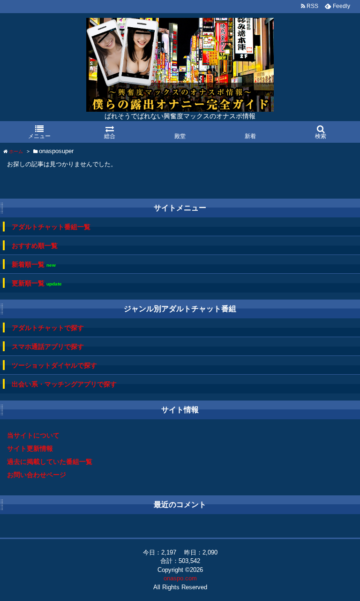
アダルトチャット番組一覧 (51, 226)
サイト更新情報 (30, 448)
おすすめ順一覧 (35, 245)
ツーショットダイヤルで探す (54, 365)
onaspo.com (180, 578)
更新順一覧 (37, 283)
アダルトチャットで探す (48, 327)
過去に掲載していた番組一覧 (49, 461)
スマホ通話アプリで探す (48, 346)
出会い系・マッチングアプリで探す (64, 384)
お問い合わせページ (36, 474)
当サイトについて (33, 435)
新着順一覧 (34, 264)
